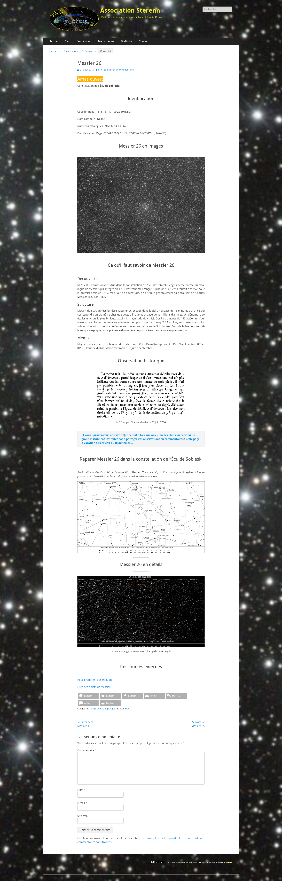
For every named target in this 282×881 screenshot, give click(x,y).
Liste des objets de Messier (93, 687)
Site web (82, 816)
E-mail (82, 803)
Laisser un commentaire (120, 69)
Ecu (127, 708)
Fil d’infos (126, 41)
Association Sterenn (130, 10)
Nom (81, 790)
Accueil (54, 41)
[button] (88, 696)
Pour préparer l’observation (94, 680)
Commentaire (86, 750)
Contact (144, 41)
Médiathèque (106, 41)
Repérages (110, 708)
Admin (228, 862)
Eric (100, 69)
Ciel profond (89, 51)
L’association (84, 41)
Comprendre (71, 51)
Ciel (67, 41)
